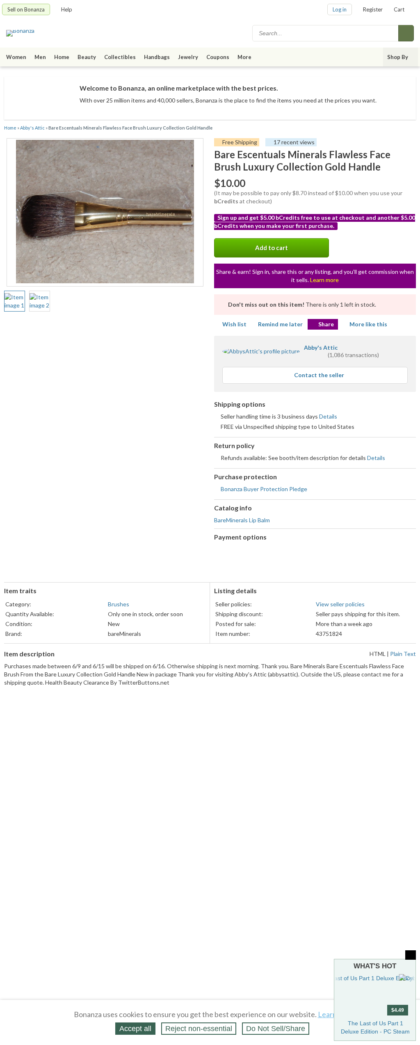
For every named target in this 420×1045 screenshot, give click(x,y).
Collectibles (120, 57)
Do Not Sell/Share (275, 1029)
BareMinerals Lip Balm (242, 520)
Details (328, 416)
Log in (340, 9)
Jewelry (188, 57)
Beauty (87, 57)
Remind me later (280, 324)
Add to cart (271, 247)
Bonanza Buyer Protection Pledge (264, 488)
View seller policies (340, 604)
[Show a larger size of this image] (15, 301)
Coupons (217, 57)
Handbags (157, 57)
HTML (378, 653)
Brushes (118, 604)
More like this (368, 324)
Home (61, 57)
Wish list (234, 324)
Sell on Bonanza (26, 9)
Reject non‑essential (198, 1029)
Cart (399, 9)
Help (66, 9)
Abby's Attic (32, 127)
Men (40, 57)
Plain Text (403, 653)
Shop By (397, 57)
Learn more (324, 279)
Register (373, 9)
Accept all (135, 1029)
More (244, 57)
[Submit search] (406, 33)
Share (326, 324)
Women (16, 57)
